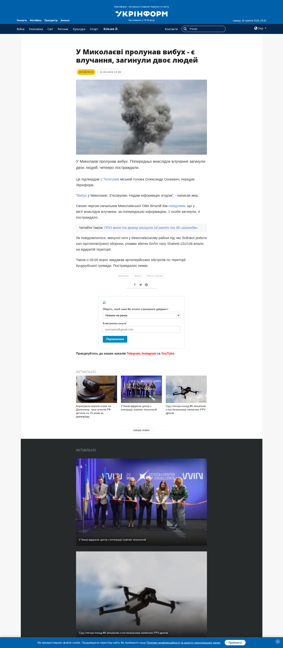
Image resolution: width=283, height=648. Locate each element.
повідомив (176, 206)
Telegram (133, 353)
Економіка (36, 29)
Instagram (149, 353)
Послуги (22, 20)
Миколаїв (124, 276)
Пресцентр (51, 20)
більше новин (141, 430)
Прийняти (235, 642)
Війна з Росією (155, 276)
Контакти (171, 29)
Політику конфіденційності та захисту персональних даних (183, 642)
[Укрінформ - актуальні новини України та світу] (141, 13)
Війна (21, 29)
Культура (79, 29)
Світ (50, 29)
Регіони (63, 29)
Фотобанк (35, 20)
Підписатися (115, 339)
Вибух (82, 195)
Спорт (94, 29)
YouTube (167, 353)
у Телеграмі (109, 179)
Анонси (65, 20)
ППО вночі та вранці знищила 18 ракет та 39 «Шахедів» (151, 228)
